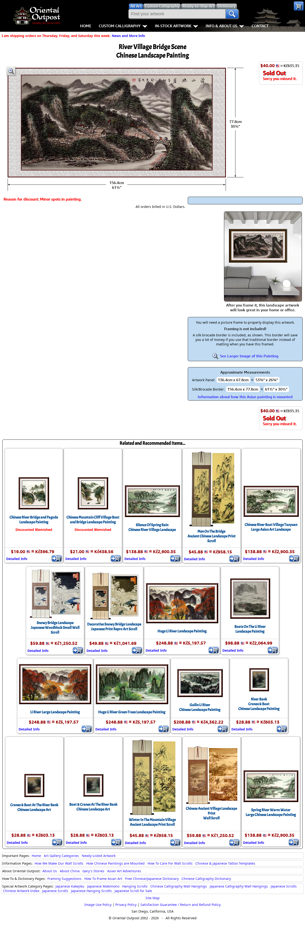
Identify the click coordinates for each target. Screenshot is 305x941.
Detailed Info (16, 558)
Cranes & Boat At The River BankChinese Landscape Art (34, 807)
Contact (260, 25)
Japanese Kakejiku (70, 886)
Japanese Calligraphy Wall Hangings (239, 886)
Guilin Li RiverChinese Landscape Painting (199, 707)
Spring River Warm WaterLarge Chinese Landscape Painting (271, 812)
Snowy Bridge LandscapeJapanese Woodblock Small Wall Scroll (55, 627)
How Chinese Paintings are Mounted (115, 863)
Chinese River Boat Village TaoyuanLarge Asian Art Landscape (271, 527)
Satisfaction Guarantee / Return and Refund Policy (180, 904)
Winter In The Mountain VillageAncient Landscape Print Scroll (152, 822)
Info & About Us (221, 25)
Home (85, 25)
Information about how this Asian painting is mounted (245, 396)
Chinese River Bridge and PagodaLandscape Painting (34, 519)
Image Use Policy (98, 904)
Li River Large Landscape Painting (55, 712)
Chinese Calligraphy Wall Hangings (178, 886)
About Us (49, 871)
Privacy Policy (126, 904)
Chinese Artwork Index (21, 890)
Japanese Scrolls (284, 886)
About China (70, 871)
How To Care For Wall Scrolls (170, 863)
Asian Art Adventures (124, 871)
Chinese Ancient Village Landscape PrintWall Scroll (211, 813)
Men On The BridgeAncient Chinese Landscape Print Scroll (212, 536)
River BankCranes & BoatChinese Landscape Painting (259, 704)
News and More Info (128, 35)
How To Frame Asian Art (103, 878)
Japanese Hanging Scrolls (91, 890)
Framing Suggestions (64, 878)
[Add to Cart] (56, 558)
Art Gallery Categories (61, 855)
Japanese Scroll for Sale (133, 890)
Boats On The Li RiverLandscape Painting (250, 629)
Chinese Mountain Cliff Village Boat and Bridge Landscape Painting (92, 519)
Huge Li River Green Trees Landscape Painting (131, 712)
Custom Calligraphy (120, 25)
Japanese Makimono (103, 886)
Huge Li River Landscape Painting (182, 631)
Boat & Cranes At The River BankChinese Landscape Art (93, 807)
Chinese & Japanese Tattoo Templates (225, 863)
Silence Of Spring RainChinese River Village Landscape (152, 527)
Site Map (153, 898)
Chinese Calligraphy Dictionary (206, 878)
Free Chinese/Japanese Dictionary (152, 878)
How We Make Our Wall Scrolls (59, 863)
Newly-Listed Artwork (99, 855)
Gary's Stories (93, 871)
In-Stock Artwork (173, 25)
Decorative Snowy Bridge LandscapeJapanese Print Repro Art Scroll (114, 626)
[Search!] (232, 14)
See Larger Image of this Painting (248, 356)
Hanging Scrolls (134, 886)
